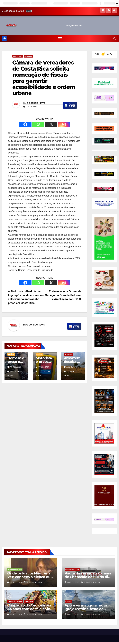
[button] (114, 38)
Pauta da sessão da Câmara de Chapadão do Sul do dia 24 (88, 577)
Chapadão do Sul (72, 569)
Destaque (29, 601)
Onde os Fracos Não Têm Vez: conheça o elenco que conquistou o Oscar (30, 577)
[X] (51, 124)
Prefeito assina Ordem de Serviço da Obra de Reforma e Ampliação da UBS (63, 295)
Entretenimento (15, 569)
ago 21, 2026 (16, 582)
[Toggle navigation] (60, 38)
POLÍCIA (11, 354)
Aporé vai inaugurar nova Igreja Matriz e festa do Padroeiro (86, 609)
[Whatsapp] (38, 124)
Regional (28, 56)
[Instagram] (64, 124)
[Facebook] (25, 124)
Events (68, 601)
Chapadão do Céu (15, 601)
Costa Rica (17, 56)
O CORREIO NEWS (36, 103)
